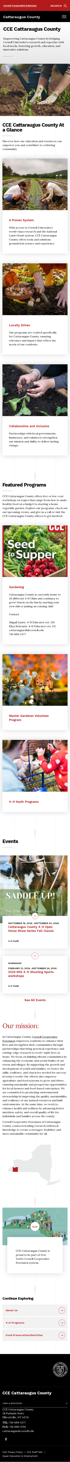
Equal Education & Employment (20, 1456)
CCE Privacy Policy (12, 1452)
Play (36, 1228)
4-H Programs (15, 1322)
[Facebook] (6, 1439)
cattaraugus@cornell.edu (18, 1431)
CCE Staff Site (34, 1452)
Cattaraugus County (21, 17)
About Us (12, 1310)
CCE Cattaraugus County (26, 1393)
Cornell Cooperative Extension (20, 5)
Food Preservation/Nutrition (24, 1335)
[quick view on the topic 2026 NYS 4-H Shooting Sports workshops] (35, 956)
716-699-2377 (17, 1422)
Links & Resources (12, 1403)
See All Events (35, 1000)
